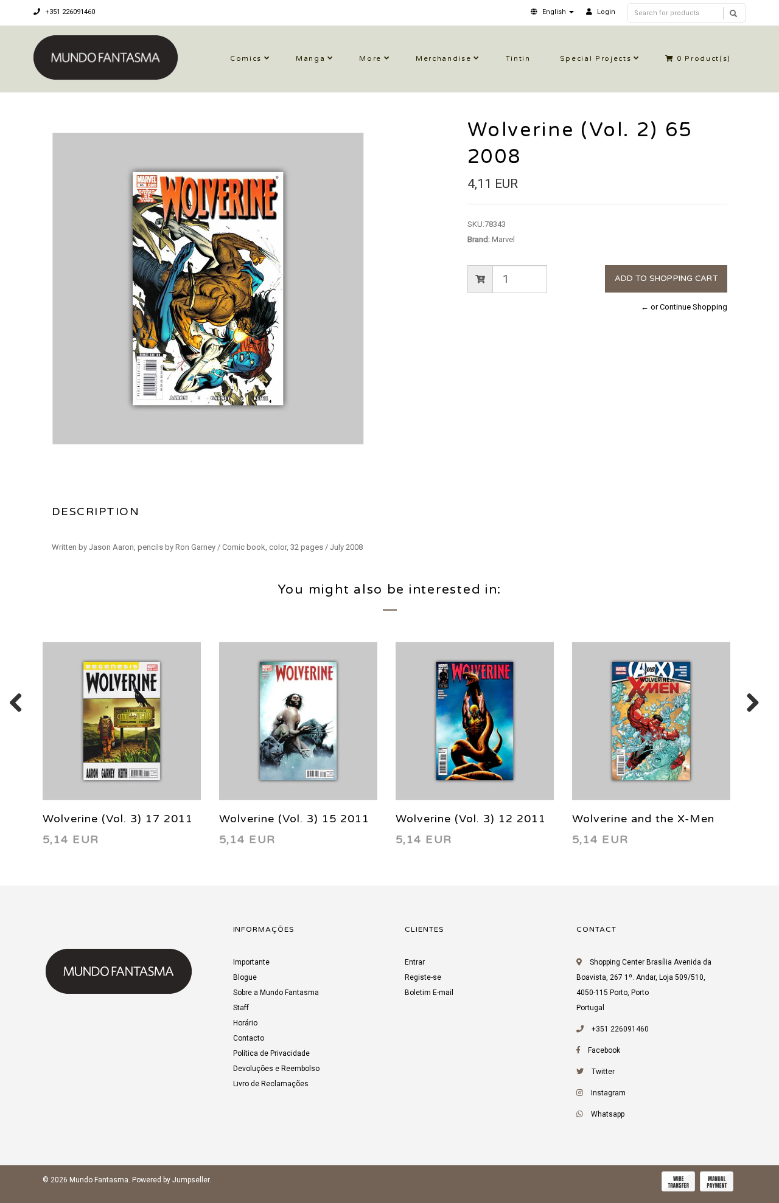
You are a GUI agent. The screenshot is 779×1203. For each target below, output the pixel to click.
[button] (552, 12)
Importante (251, 962)
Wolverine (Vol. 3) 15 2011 (294, 818)
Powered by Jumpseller (170, 1180)
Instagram (608, 1093)
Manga (310, 59)
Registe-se (423, 977)
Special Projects (596, 59)
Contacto (248, 1038)
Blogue (245, 977)
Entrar (415, 962)
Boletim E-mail (429, 992)
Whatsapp (607, 1114)
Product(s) (704, 59)
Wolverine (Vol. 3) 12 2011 (471, 818)
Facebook (604, 1050)
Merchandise (443, 59)
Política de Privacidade (271, 1053)
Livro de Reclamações (271, 1084)
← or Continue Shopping (684, 306)
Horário (245, 1023)
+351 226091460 (69, 12)
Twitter (603, 1071)
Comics (246, 59)
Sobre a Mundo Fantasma (276, 992)
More (370, 59)
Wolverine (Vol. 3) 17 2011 (118, 818)
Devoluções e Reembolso (276, 1068)
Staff (241, 1008)
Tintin (518, 59)
